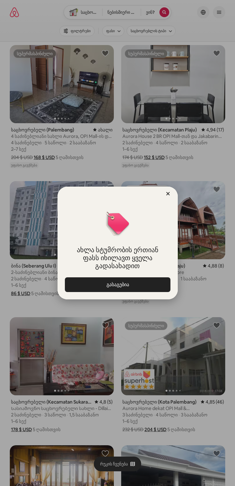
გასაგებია (117, 284)
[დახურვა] (168, 193)
